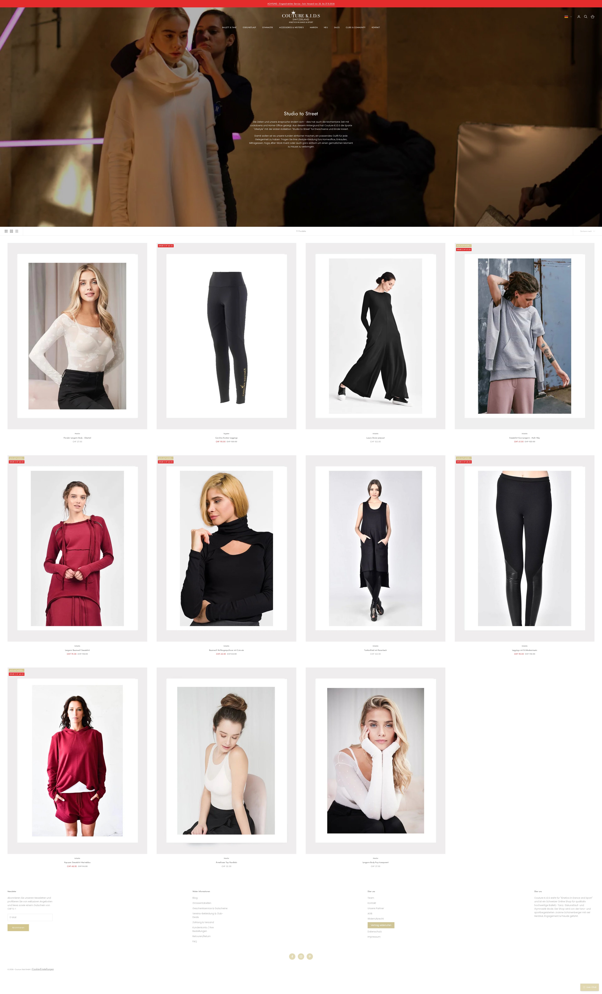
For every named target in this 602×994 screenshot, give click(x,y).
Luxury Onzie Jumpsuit (375, 437)
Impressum (374, 936)
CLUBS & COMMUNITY (355, 27)
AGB (370, 913)
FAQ (195, 941)
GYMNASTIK (267, 27)
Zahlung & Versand (203, 922)
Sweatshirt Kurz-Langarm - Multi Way (524, 437)
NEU (326, 27)
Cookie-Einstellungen (43, 969)
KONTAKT (376, 27)
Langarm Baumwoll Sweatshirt (77, 650)
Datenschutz (375, 931)
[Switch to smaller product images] (11, 231)
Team (371, 897)
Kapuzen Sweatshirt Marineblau (77, 862)
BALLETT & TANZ (229, 27)
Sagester (226, 433)
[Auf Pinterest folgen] (310, 956)
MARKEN (314, 27)
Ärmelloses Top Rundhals (226, 862)
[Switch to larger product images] (6, 231)
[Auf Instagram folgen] (301, 956)
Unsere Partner (376, 908)
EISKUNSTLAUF (249, 27)
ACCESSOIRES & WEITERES (291, 27)
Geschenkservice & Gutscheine (210, 908)
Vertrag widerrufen (381, 925)
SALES (337, 27)
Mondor (77, 433)
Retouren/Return (202, 936)
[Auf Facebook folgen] (292, 956)
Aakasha (375, 433)
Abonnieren (18, 927)
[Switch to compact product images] (16, 231)
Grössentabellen (202, 903)
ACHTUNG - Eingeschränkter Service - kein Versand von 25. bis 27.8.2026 (301, 3)
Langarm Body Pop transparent (375, 862)
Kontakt (372, 903)
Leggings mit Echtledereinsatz (524, 650)
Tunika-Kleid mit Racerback (375, 650)
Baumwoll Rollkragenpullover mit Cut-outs (226, 650)
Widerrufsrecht (376, 918)
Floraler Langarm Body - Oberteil (77, 437)
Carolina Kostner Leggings (226, 437)
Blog (195, 897)
